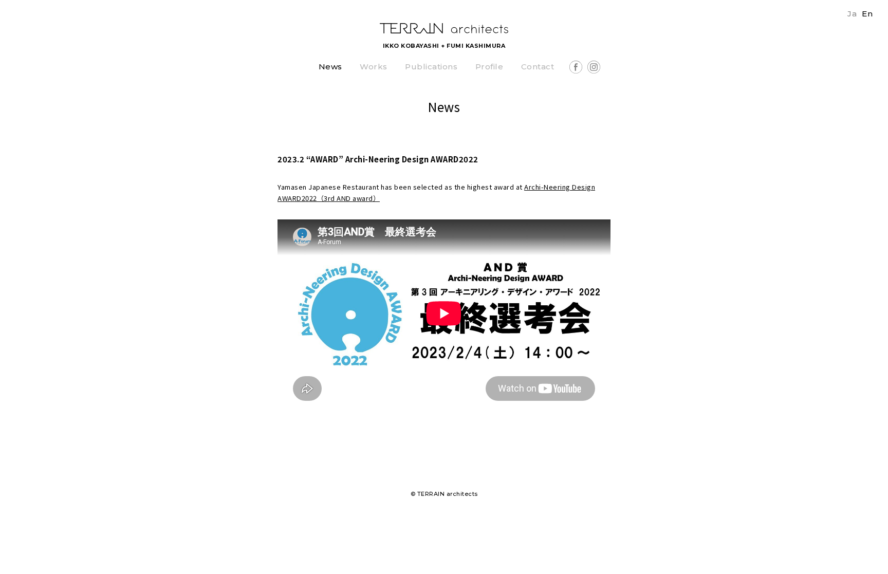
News (330, 67)
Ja (852, 13)
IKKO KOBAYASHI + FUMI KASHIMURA (444, 45)
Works (373, 67)
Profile (489, 67)
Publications (431, 67)
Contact (537, 67)
